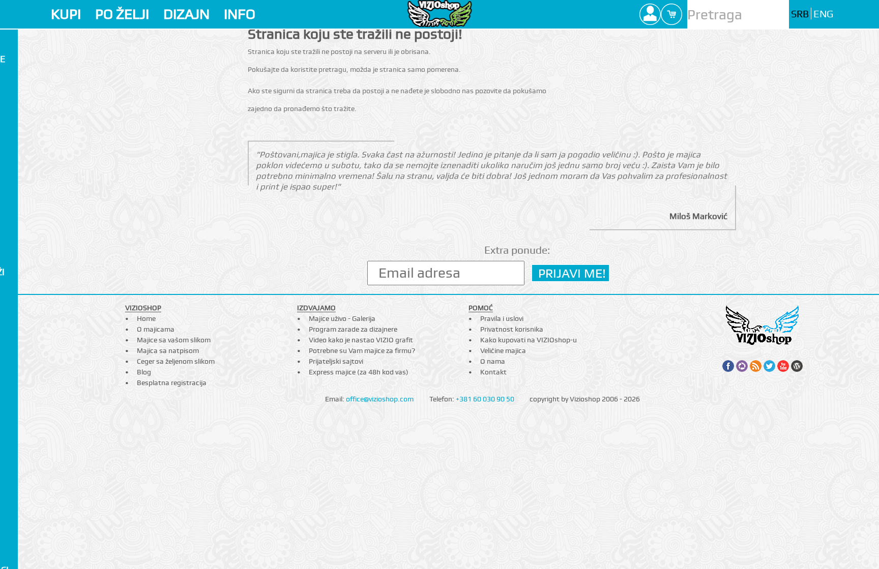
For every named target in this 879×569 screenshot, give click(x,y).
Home (146, 318)
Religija (20, 556)
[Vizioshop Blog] (797, 366)
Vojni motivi (31, 542)
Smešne (19, 477)
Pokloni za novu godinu (40, 225)
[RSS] (755, 366)
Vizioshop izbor (38, 72)
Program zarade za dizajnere (353, 329)
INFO (239, 14)
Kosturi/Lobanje (41, 367)
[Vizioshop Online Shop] (439, 13)
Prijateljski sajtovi (336, 361)
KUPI (66, 14)
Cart (671, 14)
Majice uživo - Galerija (342, 318)
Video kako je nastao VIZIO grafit (361, 340)
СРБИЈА (18, 313)
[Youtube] (783, 366)
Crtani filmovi (36, 165)
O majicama (155, 329)
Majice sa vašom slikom (174, 340)
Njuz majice (29, 127)
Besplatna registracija (172, 382)
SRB (800, 14)
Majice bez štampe (44, 58)
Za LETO (19, 100)
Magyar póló (33, 340)
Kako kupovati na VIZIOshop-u (528, 340)
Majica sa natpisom (168, 350)
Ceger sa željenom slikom (176, 361)
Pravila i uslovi (501, 318)
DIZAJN (186, 14)
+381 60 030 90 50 (485, 399)
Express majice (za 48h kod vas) (358, 372)
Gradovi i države (41, 463)
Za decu (20, 114)
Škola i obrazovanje (33, 523)
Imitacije (22, 285)
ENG (823, 14)
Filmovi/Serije (35, 299)
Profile (650, 14)
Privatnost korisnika (511, 329)
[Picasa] (742, 366)
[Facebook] (728, 366)
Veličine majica (503, 350)
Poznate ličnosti (41, 408)
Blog (144, 372)
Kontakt (493, 372)
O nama (492, 361)
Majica (20, 40)
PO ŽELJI (122, 14)
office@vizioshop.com (380, 399)
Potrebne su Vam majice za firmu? (362, 350)
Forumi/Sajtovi (38, 422)
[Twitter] (769, 366)
